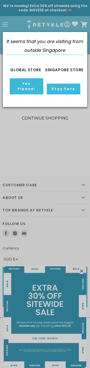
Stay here (63, 88)
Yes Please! (27, 86)
